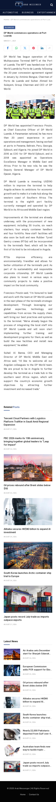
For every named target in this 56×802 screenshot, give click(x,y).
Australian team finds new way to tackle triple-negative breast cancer (36, 749)
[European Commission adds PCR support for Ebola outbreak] (12, 670)
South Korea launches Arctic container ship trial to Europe (36, 717)
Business (28, 12)
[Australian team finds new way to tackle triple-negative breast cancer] (12, 750)
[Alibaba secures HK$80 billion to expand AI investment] (28, 511)
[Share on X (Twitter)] (25, 48)
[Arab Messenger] (28, 5)
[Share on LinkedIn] (42, 48)
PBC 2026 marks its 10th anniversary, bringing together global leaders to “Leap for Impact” (26, 441)
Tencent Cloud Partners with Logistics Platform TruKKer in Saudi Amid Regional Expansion (26, 421)
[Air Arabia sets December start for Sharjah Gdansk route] (12, 654)
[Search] (51, 4)
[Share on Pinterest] (33, 48)
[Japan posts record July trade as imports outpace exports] (28, 599)
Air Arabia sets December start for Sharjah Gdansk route (36, 653)
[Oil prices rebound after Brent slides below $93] (28, 467)
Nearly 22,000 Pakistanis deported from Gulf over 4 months (37, 733)
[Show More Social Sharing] (49, 48)
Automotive (10, 12)
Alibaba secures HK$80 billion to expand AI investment (35, 701)
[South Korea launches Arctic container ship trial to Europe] (28, 555)
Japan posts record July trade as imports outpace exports (36, 765)
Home (6, 20)
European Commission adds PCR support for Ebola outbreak (37, 669)
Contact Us (34, 794)
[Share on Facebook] (8, 48)
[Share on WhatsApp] (16, 48)
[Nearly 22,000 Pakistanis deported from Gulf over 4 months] (12, 734)
